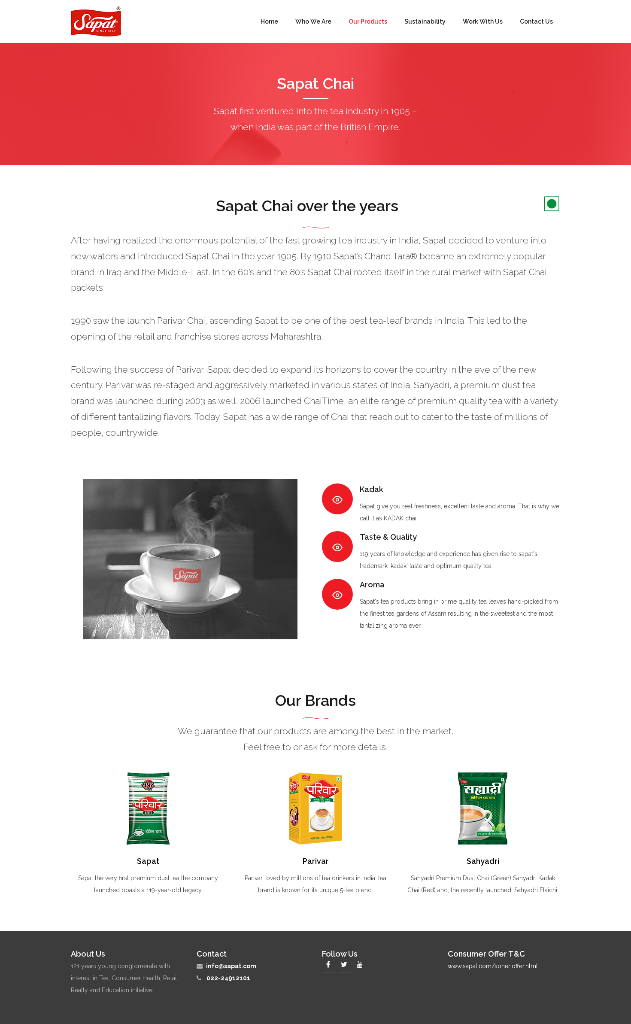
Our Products (368, 21)
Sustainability (425, 21)
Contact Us (536, 21)
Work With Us (483, 21)
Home (269, 21)
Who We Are (313, 21)
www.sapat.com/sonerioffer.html (493, 966)
